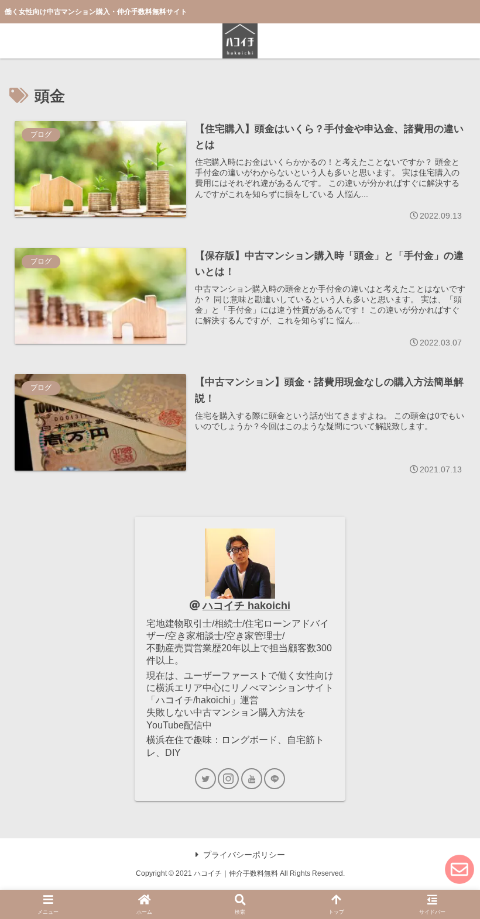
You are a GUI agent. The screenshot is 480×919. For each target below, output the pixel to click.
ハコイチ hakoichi (246, 605)
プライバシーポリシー (244, 854)
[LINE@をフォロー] (274, 778)
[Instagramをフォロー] (228, 778)
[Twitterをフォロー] (205, 778)
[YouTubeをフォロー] (251, 778)
